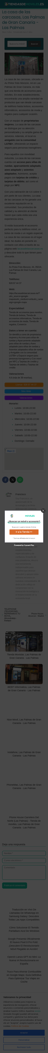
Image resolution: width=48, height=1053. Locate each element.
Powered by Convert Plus (24, 545)
